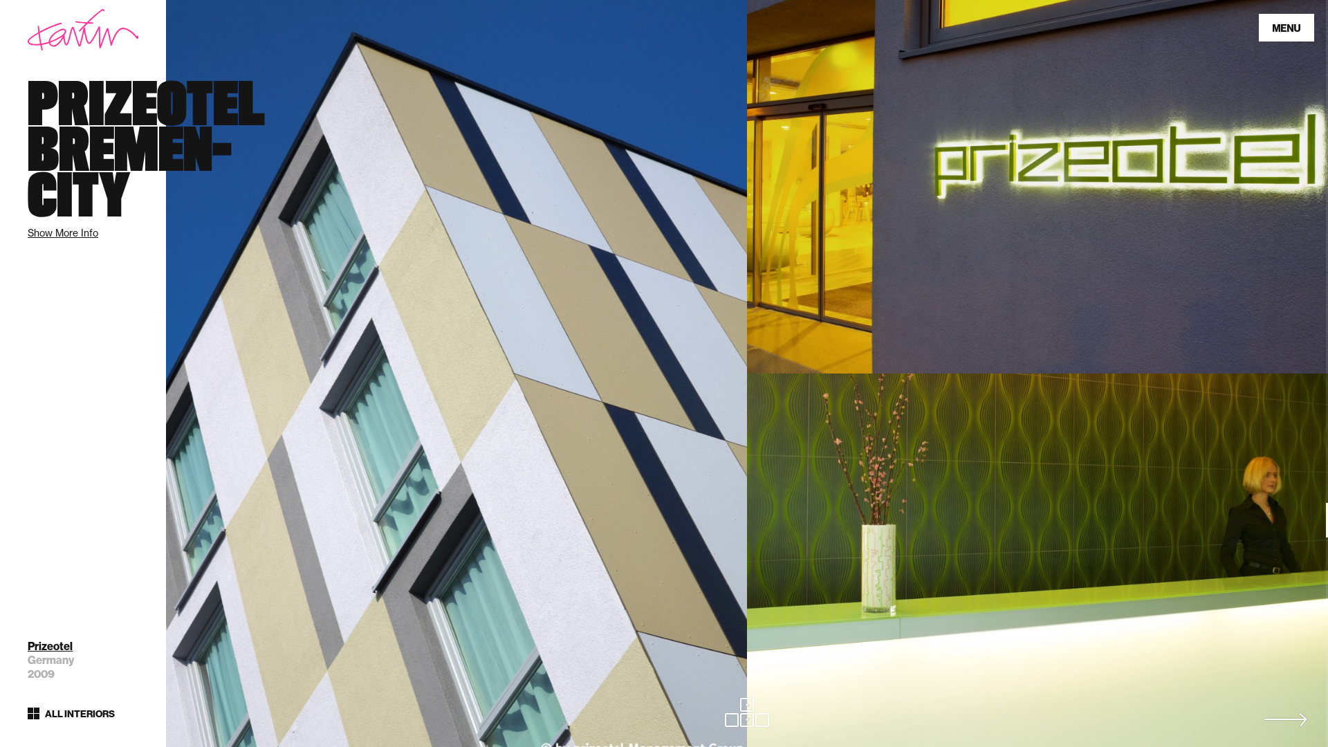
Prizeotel (50, 646)
